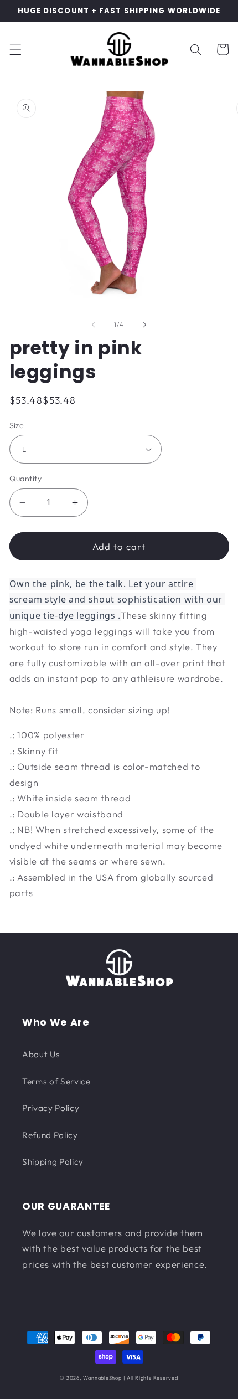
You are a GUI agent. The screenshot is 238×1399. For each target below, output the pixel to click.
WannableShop (102, 1378)
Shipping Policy (53, 1161)
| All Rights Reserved (150, 1378)
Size (16, 425)
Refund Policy (50, 1135)
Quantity (25, 479)
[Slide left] (93, 324)
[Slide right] (144, 324)
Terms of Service (56, 1081)
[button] (15, 49)
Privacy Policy (50, 1108)
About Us (41, 1054)
